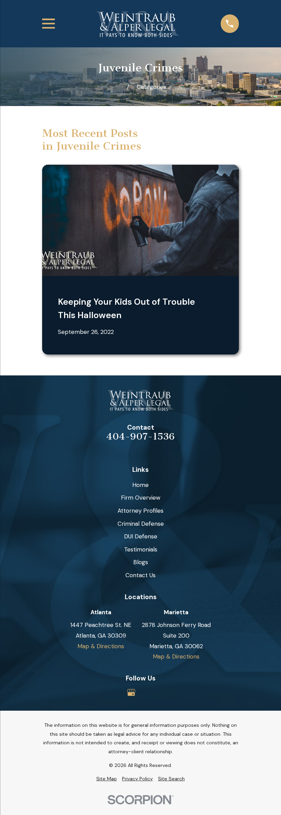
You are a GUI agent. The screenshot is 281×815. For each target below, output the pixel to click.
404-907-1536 (140, 436)
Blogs (140, 562)
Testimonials (140, 549)
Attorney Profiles (140, 510)
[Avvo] (150, 692)
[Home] (137, 24)
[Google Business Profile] (131, 692)
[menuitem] (106, 779)
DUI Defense (140, 536)
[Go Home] (118, 87)
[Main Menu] (48, 23)
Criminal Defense (141, 523)
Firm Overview (140, 497)
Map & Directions (100, 646)
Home (140, 485)
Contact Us (140, 575)
